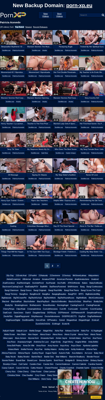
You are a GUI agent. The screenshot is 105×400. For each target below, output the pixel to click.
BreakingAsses (21, 305)
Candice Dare (35, 364)
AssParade (50, 283)
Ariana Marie (13, 349)
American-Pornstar (65, 279)
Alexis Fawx (83, 334)
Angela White (80, 342)
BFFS (81, 294)
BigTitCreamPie (20, 298)
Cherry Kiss (10, 371)
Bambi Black (37, 357)
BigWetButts (81, 298)
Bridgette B (70, 360)
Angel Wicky (68, 342)
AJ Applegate (96, 331)
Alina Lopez (8, 338)
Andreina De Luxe (41, 342)
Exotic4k (65, 324)
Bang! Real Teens (71, 290)
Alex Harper (33, 334)
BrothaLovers (35, 305)
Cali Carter (23, 364)
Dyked (62, 320)
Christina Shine (13, 375)
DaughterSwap (39, 312)
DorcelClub (40, 320)
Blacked (5, 301)
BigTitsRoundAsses (66, 298)
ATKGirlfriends (74, 283)
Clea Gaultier (27, 375)
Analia (44, 50)
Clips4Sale (20, 309)
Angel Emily (56, 342)
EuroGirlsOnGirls (43, 324)
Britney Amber (82, 360)
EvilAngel (56, 324)
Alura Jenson (20, 338)
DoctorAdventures (52, 316)
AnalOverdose (9, 283)
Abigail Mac (48, 331)
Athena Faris (91, 349)
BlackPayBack (43, 301)
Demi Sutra (46, 379)
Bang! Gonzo (26, 290)
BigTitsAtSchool (35, 298)
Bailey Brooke (23, 357)
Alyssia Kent (33, 338)
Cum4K (63, 309)
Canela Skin (48, 364)
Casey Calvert (8, 368)
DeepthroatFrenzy (94, 312)
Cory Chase (40, 375)
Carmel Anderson (62, 364)
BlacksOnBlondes (59, 301)
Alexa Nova (57, 334)
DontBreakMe (28, 320)
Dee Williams (33, 379)
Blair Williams (61, 357)
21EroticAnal (21, 275)
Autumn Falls (64, 353)
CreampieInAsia (34, 309)
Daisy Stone (52, 375)
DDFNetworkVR (78, 312)
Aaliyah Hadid (8, 331)
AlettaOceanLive (13, 279)
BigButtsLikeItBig (93, 294)
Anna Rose (41, 345)
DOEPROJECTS (69, 316)
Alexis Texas (95, 334)
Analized (94, 279)
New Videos (45, 15)
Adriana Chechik (72, 331)
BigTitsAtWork (50, 298)
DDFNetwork (63, 312)
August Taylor (51, 353)
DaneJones (18, 312)
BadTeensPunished (58, 286)
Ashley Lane (64, 349)
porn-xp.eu (79, 5)
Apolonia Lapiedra (90, 345)
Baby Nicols (11, 357)
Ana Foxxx (97, 338)
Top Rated (19, 27)
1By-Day (10, 275)
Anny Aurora (53, 345)
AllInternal (27, 279)
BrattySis (9, 305)
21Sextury (66, 275)
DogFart (82, 316)
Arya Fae (38, 349)
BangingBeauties (59, 294)
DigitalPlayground (22, 316)
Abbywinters (93, 275)
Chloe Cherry (23, 371)
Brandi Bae (20, 360)
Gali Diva (44, 153)
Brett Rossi (58, 360)
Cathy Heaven (37, 368)
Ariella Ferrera (27, 349)
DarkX (28, 312)
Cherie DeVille (97, 368)
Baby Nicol (98, 353)
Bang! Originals (40, 290)
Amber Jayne (61, 338)
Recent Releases (40, 27)
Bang (82, 286)
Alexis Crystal (70, 334)
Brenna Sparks (45, 360)
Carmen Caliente (79, 364)
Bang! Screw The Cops (90, 290)
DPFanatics (52, 320)
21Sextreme (55, 275)
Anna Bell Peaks (14, 345)
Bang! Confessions (94, 286)
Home (44, 387)
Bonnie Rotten (8, 360)
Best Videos (59, 15)
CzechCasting (96, 309)
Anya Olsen (76, 345)
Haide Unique (71, 153)
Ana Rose (11, 342)
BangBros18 (35, 294)
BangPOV (72, 294)
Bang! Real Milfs (55, 290)
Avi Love (88, 353)
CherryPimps (8, 309)
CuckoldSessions (50, 309)
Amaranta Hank (47, 338)
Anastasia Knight (25, 342)
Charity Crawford (67, 368)
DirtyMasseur (37, 316)
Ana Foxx (87, 338)
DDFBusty (51, 312)
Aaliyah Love (21, 331)
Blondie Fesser (93, 357)
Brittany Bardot (97, 360)
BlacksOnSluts (75, 301)
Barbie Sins (49, 357)
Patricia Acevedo (18, 50)
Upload (51, 387)
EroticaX (95, 320)
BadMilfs (44, 286)
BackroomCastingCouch (13, 286)
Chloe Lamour (49, 371)
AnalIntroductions (82, 279)
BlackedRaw (16, 301)
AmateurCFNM (48, 279)
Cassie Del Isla (22, 368)
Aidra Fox (85, 331)
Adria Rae (59, 331)
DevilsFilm (8, 316)
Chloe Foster (36, 371)
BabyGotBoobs (96, 283)
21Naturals (43, 275)
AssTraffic (61, 283)
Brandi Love (32, 360)
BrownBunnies (49, 305)
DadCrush (7, 312)
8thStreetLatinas (79, 275)
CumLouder (73, 309)
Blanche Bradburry (77, 357)
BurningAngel (62, 305)
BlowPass (87, 301)
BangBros (23, 294)
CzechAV (84, 309)
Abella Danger (35, 331)
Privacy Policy (52, 391)
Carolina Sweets (95, 364)
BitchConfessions (96, 298)
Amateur (36, 279)
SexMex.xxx (6, 50)
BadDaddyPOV (31, 286)
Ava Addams (77, 353)
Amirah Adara (75, 338)
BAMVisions (73, 286)
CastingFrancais (93, 305)
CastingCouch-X (77, 305)
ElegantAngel (84, 320)
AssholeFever (38, 283)
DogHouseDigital (13, 320)
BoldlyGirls (98, 301)
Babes (84, 283)
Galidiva (45, 204)
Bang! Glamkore (11, 290)
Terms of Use (42, 391)
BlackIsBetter (29, 301)
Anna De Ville (28, 345)
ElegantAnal (72, 320)
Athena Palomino (9, 353)
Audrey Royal (37, 353)
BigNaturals (6, 298)
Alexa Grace (45, 334)
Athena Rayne (24, 353)
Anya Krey (64, 345)
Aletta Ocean (9, 334)
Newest (28, 27)
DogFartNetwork (94, 316)
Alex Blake (21, 334)
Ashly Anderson (77, 349)
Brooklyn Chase (10, 364)
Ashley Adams (50, 349)
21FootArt (32, 275)
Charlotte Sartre (82, 368)
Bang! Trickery (11, 294)
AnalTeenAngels (23, 283)
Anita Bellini (93, 342)
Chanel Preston (51, 368)
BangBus (46, 294)
